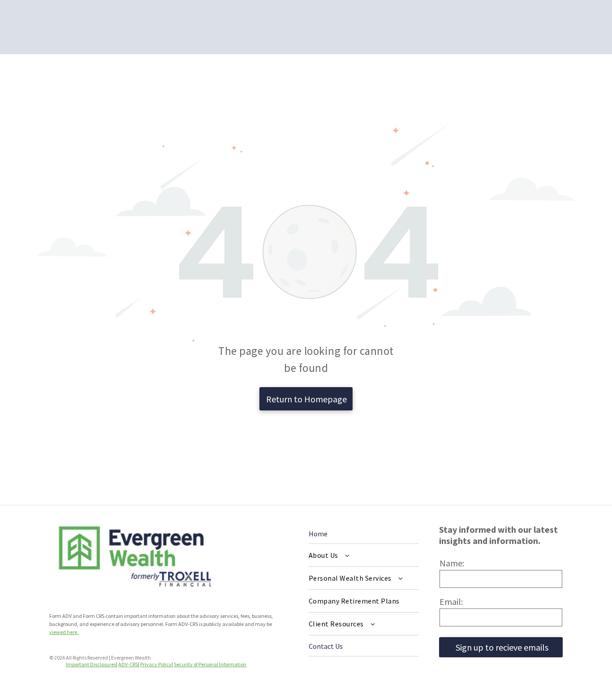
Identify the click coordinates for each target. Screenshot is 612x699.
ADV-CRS (128, 664)
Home (318, 533)
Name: (452, 563)
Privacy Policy (156, 664)
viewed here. (63, 632)
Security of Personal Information (210, 664)
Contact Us (326, 646)
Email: (451, 601)
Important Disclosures (91, 664)
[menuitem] (364, 555)
